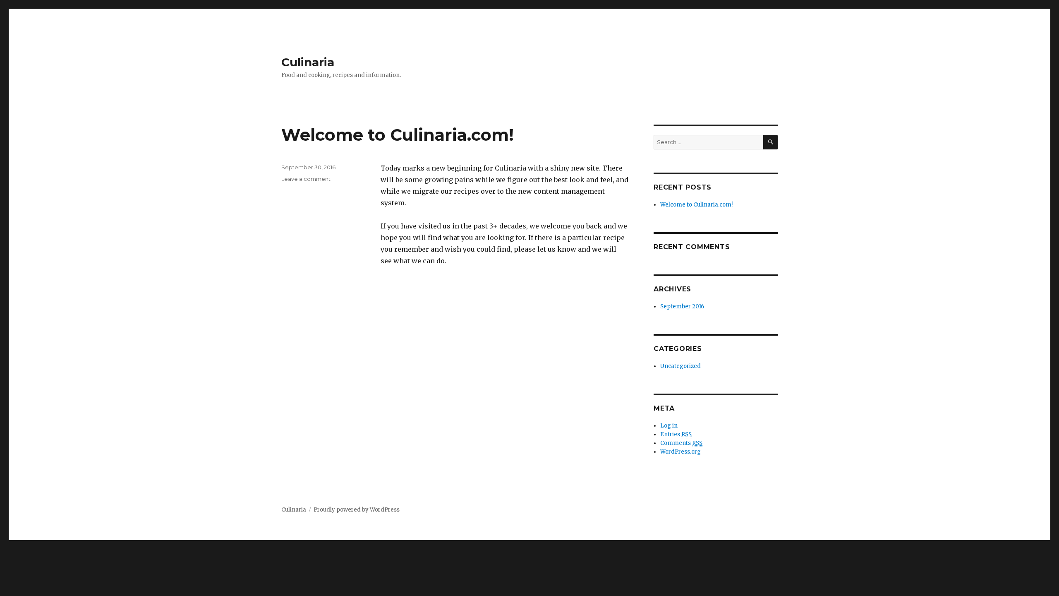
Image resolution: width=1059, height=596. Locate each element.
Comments (681, 443)
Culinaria (307, 62)
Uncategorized (680, 366)
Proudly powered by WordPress (357, 509)
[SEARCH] (770, 142)
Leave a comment (306, 178)
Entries (676, 434)
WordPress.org (680, 451)
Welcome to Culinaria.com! (397, 135)
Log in (669, 425)
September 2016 (682, 306)
